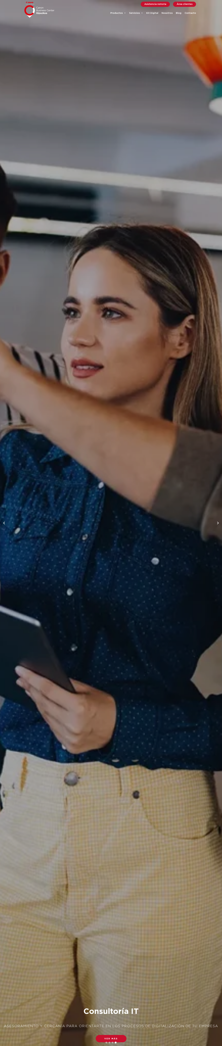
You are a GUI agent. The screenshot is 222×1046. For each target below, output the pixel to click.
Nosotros (167, 13)
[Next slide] (217, 523)
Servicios (134, 13)
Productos (116, 13)
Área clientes (184, 4)
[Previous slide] (4, 523)
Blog (178, 13)
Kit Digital (152, 13)
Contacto (190, 13)
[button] (111, 1038)
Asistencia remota (155, 4)
